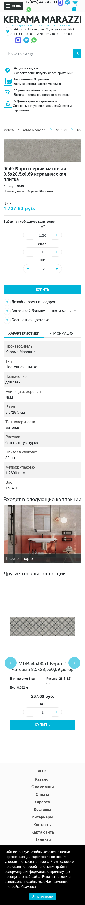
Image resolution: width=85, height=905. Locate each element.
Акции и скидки (26, 68)
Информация (61, 333)
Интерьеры (42, 817)
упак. (42, 243)
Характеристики (23, 333)
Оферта (42, 802)
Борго (27, 558)
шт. (43, 260)
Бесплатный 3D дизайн (31, 79)
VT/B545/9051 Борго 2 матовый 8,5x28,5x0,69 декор (42, 666)
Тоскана (12, 558)
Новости (42, 840)
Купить (42, 289)
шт (42, 703)
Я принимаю (42, 896)
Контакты (43, 824)
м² (43, 226)
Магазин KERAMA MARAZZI (25, 130)
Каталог (61, 130)
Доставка (42, 809)
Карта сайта (42, 832)
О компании (42, 787)
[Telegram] (26, 40)
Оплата (42, 794)
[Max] (18, 40)
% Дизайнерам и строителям (35, 101)
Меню (16, 6)
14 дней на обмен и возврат (35, 90)
